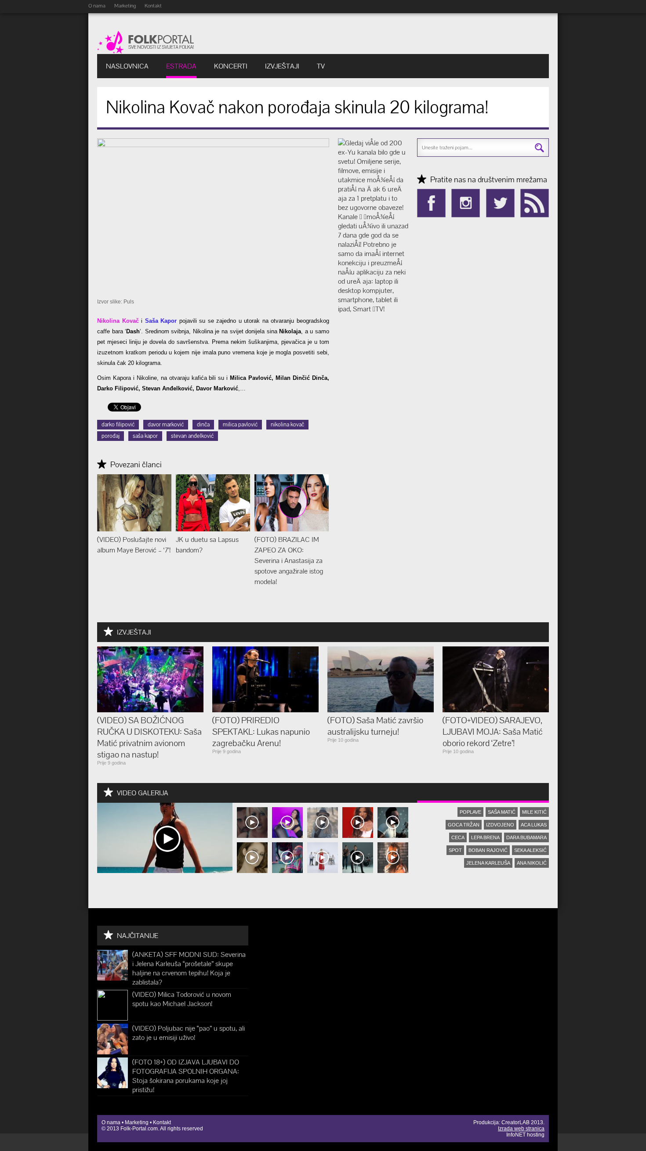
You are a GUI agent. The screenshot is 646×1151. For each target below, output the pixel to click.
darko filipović (118, 424)
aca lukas (534, 824)
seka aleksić (530, 850)
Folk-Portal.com (139, 1129)
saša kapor (145, 436)
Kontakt (153, 5)
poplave (470, 812)
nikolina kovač (287, 424)
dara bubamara (526, 837)
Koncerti (230, 66)
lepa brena (485, 837)
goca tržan (463, 824)
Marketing (125, 5)
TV (321, 66)
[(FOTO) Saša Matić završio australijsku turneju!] (380, 709)
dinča (203, 424)
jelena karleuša (488, 863)
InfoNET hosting (525, 1135)
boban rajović (488, 850)
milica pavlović (240, 424)
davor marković (166, 424)
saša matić (501, 812)
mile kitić (534, 812)
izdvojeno (500, 824)
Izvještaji (282, 66)
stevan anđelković (192, 436)
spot (455, 850)
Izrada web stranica (521, 1129)
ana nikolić (532, 863)
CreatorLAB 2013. (522, 1122)
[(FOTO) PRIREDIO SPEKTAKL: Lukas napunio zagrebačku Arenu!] (265, 709)
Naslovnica (127, 66)
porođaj (111, 436)
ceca (458, 837)
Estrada (181, 66)
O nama (96, 5)
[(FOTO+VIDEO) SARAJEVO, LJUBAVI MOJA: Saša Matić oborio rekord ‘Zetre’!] (496, 709)
